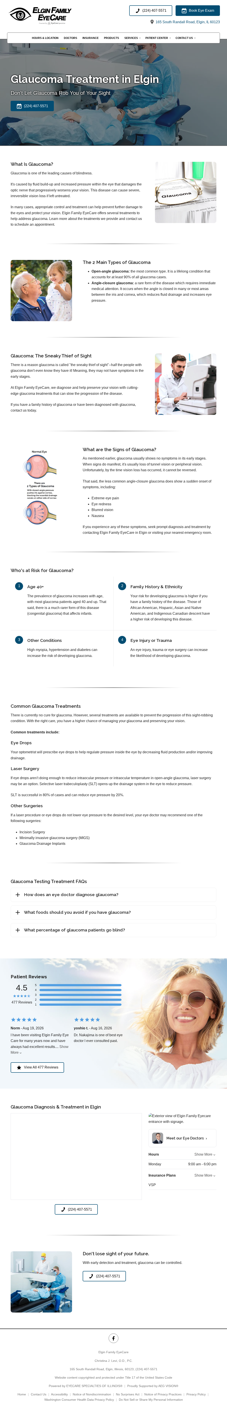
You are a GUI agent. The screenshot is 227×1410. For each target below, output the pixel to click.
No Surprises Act (127, 1394)
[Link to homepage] (50, 15)
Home (22, 1394)
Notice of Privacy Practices (163, 1394)
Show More (203, 1154)
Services (131, 38)
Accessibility (59, 1394)
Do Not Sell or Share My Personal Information (151, 1399)
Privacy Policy (196, 1394)
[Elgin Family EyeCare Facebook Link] (113, 1338)
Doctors (70, 38)
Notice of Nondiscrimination (92, 1394)
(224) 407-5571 (146, 1369)
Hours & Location (45, 38)
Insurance (90, 38)
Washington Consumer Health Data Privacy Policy (79, 1399)
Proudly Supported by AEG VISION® (152, 1386)
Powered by (85, 1386)
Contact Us (184, 38)
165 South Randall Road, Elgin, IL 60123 (187, 22)
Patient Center (156, 38)
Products (111, 38)
